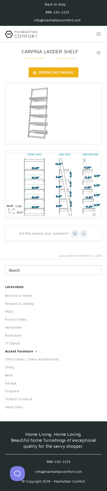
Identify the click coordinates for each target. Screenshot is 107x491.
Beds (9, 375)
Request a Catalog (19, 303)
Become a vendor (18, 295)
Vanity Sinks (14, 407)
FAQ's (9, 311)
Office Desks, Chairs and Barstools (32, 359)
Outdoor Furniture (18, 399)
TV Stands (12, 343)
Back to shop (55, 4)
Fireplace (12, 391)
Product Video (16, 319)
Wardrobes (13, 327)
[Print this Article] (99, 53)
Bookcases (13, 335)
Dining (9, 367)
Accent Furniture (19, 351)
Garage (10, 383)
